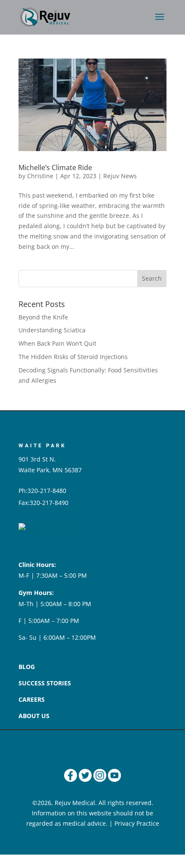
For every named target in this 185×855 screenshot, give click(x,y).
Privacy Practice (136, 823)
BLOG (26, 667)
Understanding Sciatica (52, 330)
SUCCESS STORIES (44, 683)
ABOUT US (33, 716)
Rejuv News (120, 176)
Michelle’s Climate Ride (55, 167)
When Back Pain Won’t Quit (57, 343)
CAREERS (31, 699)
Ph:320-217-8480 (42, 490)
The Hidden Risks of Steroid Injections (73, 357)
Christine (40, 176)
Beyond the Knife (43, 317)
